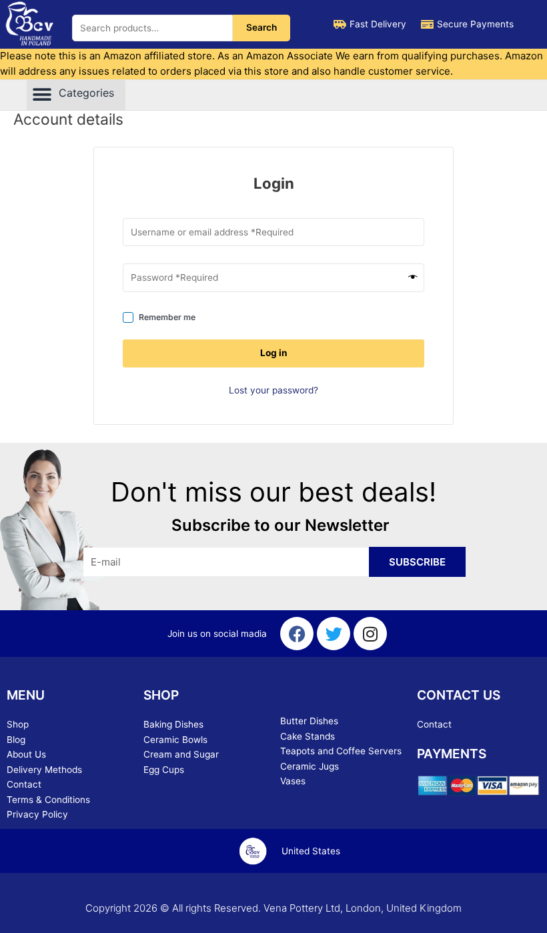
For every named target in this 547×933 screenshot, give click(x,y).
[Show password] (413, 278)
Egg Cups (163, 769)
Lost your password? (273, 390)
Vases (293, 781)
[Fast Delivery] (340, 24)
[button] (76, 95)
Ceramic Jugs (309, 766)
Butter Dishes (309, 721)
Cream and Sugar (181, 754)
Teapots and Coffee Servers (341, 751)
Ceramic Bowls (175, 739)
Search (261, 27)
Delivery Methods (44, 769)
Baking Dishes (173, 724)
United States (311, 851)
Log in (274, 352)
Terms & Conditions (48, 799)
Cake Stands (307, 736)
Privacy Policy (37, 814)
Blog (16, 739)
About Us (26, 754)
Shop (18, 724)
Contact (24, 784)
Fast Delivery (378, 24)
